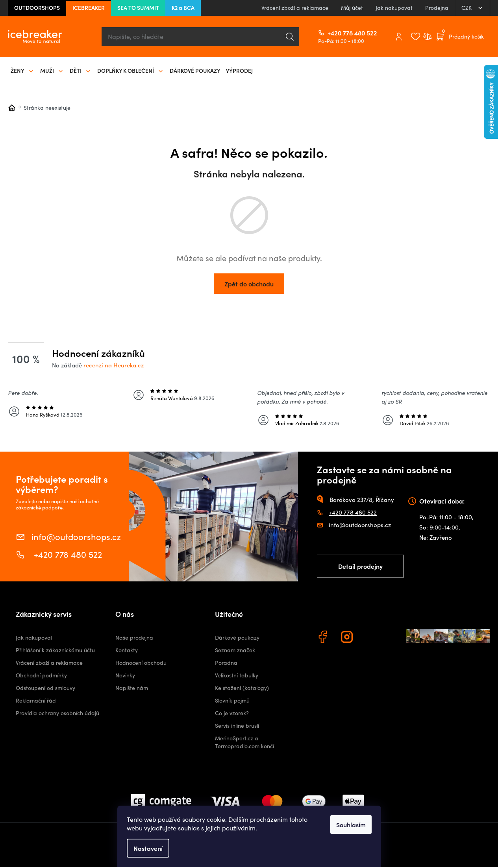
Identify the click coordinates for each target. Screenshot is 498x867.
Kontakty (126, 650)
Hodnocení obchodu (141, 662)
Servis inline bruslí (237, 725)
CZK (467, 7)
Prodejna (436, 7)
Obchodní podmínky (41, 675)
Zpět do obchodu (249, 283)
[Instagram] (348, 638)
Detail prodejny (360, 566)
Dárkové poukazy (237, 637)
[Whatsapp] (372, 638)
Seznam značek (235, 650)
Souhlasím (351, 824)
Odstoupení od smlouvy (45, 688)
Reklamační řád (36, 700)
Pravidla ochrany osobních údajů (57, 713)
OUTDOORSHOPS (37, 7)
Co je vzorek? (232, 713)
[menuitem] (22, 70)
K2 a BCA (183, 7)
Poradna (226, 662)
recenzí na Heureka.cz (113, 365)
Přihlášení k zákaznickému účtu (55, 650)
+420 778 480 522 (331, 32)
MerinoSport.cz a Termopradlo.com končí (244, 742)
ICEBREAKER (88, 7)
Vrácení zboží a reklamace (294, 7)
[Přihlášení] (398, 36)
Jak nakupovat (394, 7)
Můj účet (352, 7)
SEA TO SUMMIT (138, 7)
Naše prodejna (134, 637)
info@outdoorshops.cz (76, 536)
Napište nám (131, 688)
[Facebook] (324, 638)
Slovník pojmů (232, 700)
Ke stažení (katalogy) (242, 688)
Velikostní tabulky (236, 675)
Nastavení (148, 848)
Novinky (125, 675)
